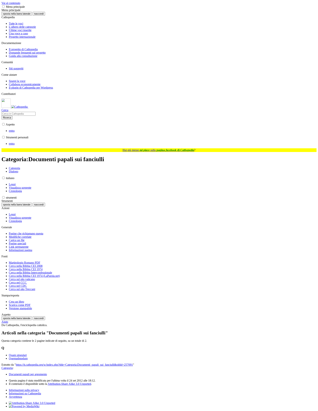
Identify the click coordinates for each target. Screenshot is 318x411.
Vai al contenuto (10, 3)
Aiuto (4, 321)
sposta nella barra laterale (16, 13)
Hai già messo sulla (158, 150)
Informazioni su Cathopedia (25, 393)
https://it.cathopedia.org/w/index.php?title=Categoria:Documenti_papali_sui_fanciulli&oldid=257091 (74, 364)
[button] (3, 6)
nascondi (39, 13)
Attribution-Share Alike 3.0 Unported (69, 383)
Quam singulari (18, 355)
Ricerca (7, 117)
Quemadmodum (18, 358)
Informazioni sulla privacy (24, 390)
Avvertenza (15, 396)
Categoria (7, 368)
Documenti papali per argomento (28, 374)
